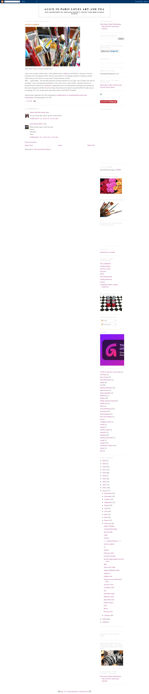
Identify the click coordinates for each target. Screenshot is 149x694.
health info (103, 403)
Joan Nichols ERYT (36, 124)
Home (60, 145)
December (108, 493)
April (106, 517)
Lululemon (66, 73)
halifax (102, 398)
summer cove (108, 584)
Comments (107, 324)
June (106, 511)
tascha (102, 282)
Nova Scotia (104, 377)
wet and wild (108, 532)
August (107, 505)
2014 (104, 479)
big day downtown (106, 388)
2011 (104, 488)
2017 (104, 470)
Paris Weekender (106, 277)
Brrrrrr (106, 608)
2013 (104, 482)
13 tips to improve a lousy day (110, 372)
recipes (102, 443)
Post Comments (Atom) (42, 149)
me (101, 419)
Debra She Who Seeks (37, 112)
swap (105, 535)
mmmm (106, 538)
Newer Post (29, 145)
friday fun (107, 573)
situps (102, 448)
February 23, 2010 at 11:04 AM (44, 137)
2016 (104, 473)
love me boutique (106, 416)
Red (105, 564)
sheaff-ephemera (106, 279)
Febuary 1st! (108, 611)
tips (101, 451)
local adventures (105, 409)
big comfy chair (109, 599)
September (108, 502)
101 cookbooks (105, 263)
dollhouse (103, 395)
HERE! (118, 170)
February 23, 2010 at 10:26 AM (44, 118)
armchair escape (109, 556)
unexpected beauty (110, 529)
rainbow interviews (106, 438)
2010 (104, 491)
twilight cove (108, 576)
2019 (104, 464)
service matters (32, 24)
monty (102, 424)
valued (106, 550)
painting (103, 435)
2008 (104, 622)
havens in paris (105, 269)
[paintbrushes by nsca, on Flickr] (111, 216)
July (106, 508)
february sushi (109, 596)
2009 (104, 619)
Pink (105, 605)
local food (103, 411)
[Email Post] (34, 101)
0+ (105, 547)
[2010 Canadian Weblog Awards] (123, 365)
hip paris (103, 271)
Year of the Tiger (109, 567)
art (101, 385)
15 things (103, 374)
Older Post (91, 145)
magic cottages (109, 526)
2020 (104, 461)
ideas (102, 406)
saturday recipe (109, 593)
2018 (104, 467)
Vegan (102, 382)
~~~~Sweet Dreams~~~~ (112, 541)
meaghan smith (105, 422)
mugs (102, 427)
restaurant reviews (106, 445)
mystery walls (104, 430)
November (108, 496)
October (107, 499)
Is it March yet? (109, 587)
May (106, 514)
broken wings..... (109, 602)
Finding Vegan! (105, 266)
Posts (105, 320)
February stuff (109, 553)
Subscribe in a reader (107, 252)
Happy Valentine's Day (111, 570)
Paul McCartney (105, 380)
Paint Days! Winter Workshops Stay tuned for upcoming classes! (110, 26)
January (107, 615)
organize (103, 432)
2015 (104, 476)
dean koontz (104, 390)
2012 (104, 485)
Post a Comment (30, 142)
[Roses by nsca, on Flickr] (111, 193)
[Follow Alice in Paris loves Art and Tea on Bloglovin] (109, 52)
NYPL (102, 274)
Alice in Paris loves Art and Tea (74, 9)
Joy (105, 590)
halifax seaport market (108, 401)
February (107, 523)
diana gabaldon (105, 393)
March (106, 520)
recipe (102, 440)
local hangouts (105, 414)
